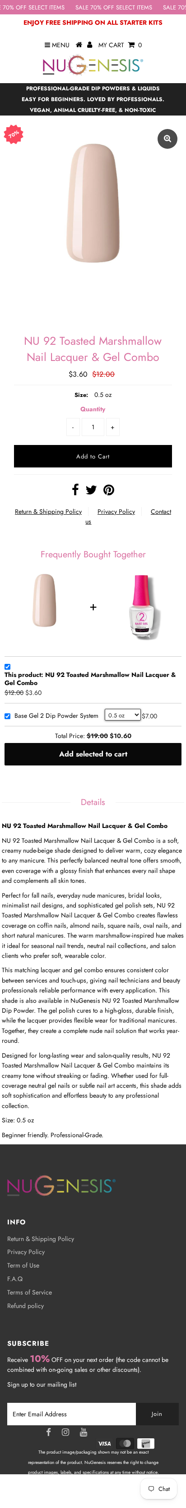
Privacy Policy (116, 511)
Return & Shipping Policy (48, 511)
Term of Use (23, 1265)
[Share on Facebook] (75, 492)
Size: (81, 395)
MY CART (120, 44)
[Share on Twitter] (91, 492)
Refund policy (25, 1305)
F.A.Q (15, 1278)
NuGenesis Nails (104, 1492)
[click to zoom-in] (167, 139)
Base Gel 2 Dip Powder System (56, 716)
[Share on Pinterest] (108, 492)
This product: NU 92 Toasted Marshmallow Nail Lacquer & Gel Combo (90, 679)
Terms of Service (29, 1292)
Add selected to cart (93, 754)
